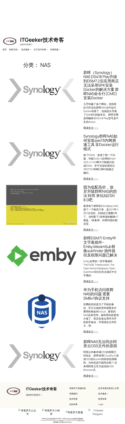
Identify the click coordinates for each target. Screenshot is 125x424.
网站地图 (55, 422)
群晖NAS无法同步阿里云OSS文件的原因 (100, 343)
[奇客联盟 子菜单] (59, 49)
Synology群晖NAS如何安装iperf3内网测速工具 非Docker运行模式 (101, 142)
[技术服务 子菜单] (30, 49)
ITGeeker (60, 420)
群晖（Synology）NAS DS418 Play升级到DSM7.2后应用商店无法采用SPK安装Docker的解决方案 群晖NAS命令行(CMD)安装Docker (101, 85)
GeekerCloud (80, 420)
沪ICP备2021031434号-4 (65, 422)
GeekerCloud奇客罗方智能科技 (74, 418)
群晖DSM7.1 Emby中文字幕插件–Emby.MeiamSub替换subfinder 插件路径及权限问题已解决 (100, 246)
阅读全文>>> (90, 127)
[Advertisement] (62, 17)
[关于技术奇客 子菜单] (47, 49)
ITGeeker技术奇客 (42, 39)
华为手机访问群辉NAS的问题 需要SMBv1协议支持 (98, 293)
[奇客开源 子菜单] (18, 49)
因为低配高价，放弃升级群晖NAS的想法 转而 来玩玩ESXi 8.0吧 (100, 193)
